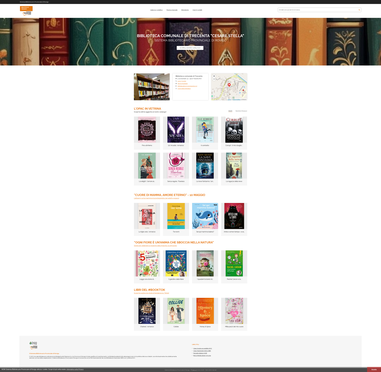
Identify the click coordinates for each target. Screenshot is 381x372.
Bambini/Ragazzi (241, 111)
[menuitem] (156, 10)
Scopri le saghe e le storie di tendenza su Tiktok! (151, 293)
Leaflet (229, 99)
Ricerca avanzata (172, 10)
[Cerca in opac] (359, 10)
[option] (147, 221)
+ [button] (214, 76)
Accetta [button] (374, 369)
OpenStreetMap (237, 99)
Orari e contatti (197, 10)
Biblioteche (185, 10)
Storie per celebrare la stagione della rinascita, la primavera (155, 246)
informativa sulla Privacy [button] (75, 369)
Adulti (230, 111)
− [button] (214, 79)
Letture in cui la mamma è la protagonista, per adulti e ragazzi (156, 198)
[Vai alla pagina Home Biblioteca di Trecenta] (26, 11)
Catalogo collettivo (156, 10)
